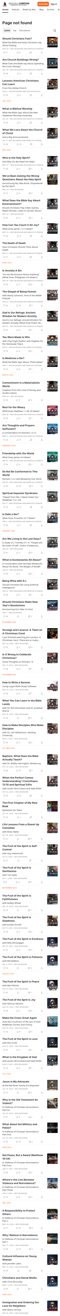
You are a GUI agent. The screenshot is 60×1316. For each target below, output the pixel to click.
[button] (5, 9)
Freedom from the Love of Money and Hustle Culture (21, 391)
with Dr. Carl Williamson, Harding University (19, 734)
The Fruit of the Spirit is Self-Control (20, 848)
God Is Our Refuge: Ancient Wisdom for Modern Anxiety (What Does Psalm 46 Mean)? (22, 321)
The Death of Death (14, 243)
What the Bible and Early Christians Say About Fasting (22, 44)
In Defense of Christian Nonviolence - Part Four (21, 1164)
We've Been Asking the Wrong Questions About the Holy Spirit (21, 177)
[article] (30, 45)
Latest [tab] (7, 30)
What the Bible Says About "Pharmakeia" (22, 362)
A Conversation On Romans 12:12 (19, 432)
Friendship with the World (18, 453)
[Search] (55, 30)
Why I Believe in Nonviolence (20, 1235)
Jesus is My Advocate (15, 1081)
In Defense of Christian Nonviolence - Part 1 (21, 1240)
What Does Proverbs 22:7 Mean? (18, 518)
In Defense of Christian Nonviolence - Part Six (21, 1108)
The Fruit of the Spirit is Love (20, 1038)
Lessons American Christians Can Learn (20, 82)
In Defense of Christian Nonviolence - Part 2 (21, 1219)
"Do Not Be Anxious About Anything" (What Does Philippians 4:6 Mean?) (21, 276)
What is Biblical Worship (17, 108)
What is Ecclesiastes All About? (22, 559)
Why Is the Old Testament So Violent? (20, 1101)
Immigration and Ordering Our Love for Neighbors (20, 1304)
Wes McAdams (16, 49)
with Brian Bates (10, 831)
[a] (52, 42)
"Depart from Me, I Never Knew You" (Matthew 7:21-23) (20, 498)
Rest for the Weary (13, 407)
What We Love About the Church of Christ (22, 131)
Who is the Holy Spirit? (16, 157)
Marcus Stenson (35, 49)
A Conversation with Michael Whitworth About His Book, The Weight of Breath (22, 565)
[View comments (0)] (18, 616)
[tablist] (17, 30)
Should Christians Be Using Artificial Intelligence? (20, 586)
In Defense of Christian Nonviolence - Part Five (21, 1133)
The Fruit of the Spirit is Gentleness (16, 869)
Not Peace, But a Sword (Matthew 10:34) (22, 1157)
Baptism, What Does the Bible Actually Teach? (20, 758)
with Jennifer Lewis (11, 1263)
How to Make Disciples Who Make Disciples (23, 727)
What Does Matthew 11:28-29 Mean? (21, 411)
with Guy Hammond (12, 853)
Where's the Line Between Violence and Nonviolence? (19, 1181)
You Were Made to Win (16, 337)
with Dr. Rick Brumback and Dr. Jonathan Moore (22, 709)
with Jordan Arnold (11, 924)
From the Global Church (14, 88)
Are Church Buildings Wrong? (20, 59)
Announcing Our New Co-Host (17, 609)
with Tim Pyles (9, 874)
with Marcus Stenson (12, 1003)
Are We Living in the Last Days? (21, 538)
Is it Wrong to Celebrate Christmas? (16, 656)
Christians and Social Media (19, 1277)
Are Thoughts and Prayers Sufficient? (18, 427)
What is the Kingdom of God (19, 1057)
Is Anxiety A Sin (12, 270)
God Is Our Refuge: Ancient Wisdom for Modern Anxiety (19, 314)
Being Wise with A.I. (14, 580)
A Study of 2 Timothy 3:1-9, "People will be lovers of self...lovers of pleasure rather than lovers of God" (22, 544)
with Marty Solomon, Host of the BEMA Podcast (22, 297)
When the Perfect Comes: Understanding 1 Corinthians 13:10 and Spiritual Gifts (20, 781)
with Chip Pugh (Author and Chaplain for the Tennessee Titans (22, 342)
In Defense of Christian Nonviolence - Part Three (21, 1188)
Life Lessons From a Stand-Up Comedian (20, 826)
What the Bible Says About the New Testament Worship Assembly (20, 114)
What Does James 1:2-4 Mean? (17, 228)
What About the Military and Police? (19, 1126)
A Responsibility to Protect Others (18, 1212)
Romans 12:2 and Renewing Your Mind (21, 478)
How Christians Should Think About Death (20, 248)
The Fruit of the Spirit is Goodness (16, 919)
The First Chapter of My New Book (19, 804)
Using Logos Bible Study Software (19, 686)
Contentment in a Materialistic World (21, 384)
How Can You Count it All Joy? (20, 225)
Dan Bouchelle (34, 91)
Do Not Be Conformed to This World (20, 473)
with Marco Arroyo (11, 1309)
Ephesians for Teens (12, 810)
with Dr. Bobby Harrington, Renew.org (21, 763)
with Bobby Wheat (11, 902)
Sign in (54, 4)
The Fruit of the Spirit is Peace (20, 981)
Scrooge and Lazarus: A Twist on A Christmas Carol (22, 631)
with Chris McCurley (12, 1281)
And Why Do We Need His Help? (18, 161)
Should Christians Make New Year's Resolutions (20, 603)
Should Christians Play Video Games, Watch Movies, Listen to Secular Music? (22, 209)
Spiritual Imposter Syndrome (20, 493)
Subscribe (43, 4)
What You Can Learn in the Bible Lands (22, 702)
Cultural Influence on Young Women (19, 1258)
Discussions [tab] (24, 30)
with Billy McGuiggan (13, 942)
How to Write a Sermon (16, 682)
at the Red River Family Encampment (20, 1085)
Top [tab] (14, 30)
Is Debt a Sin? (10, 514)
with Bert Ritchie (10, 985)
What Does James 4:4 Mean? (16, 457)
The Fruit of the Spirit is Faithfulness (16, 897)
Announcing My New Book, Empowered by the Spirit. (22, 185)
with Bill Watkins (10, 960)
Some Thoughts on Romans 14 (17, 661)
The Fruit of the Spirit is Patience (22, 957)
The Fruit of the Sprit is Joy (18, 999)
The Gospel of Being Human (19, 291)
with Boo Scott (9, 1042)
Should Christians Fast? (17, 38)
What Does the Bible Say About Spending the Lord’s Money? (23, 65)
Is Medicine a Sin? (13, 358)
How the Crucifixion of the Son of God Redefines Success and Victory (21, 1023)
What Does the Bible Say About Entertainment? (21, 202)
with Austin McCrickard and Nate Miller (22, 788)
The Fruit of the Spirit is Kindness (23, 938)
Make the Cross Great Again (19, 1017)
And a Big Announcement (15, 137)
